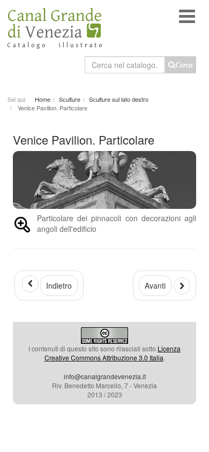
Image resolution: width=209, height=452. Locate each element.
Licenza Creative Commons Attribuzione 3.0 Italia (112, 353)
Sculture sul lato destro (118, 99)
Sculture (69, 99)
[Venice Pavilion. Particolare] (22, 226)
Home (42, 99)
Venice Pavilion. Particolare (83, 139)
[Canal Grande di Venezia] (55, 24)
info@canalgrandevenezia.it (105, 376)
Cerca (184, 64)
